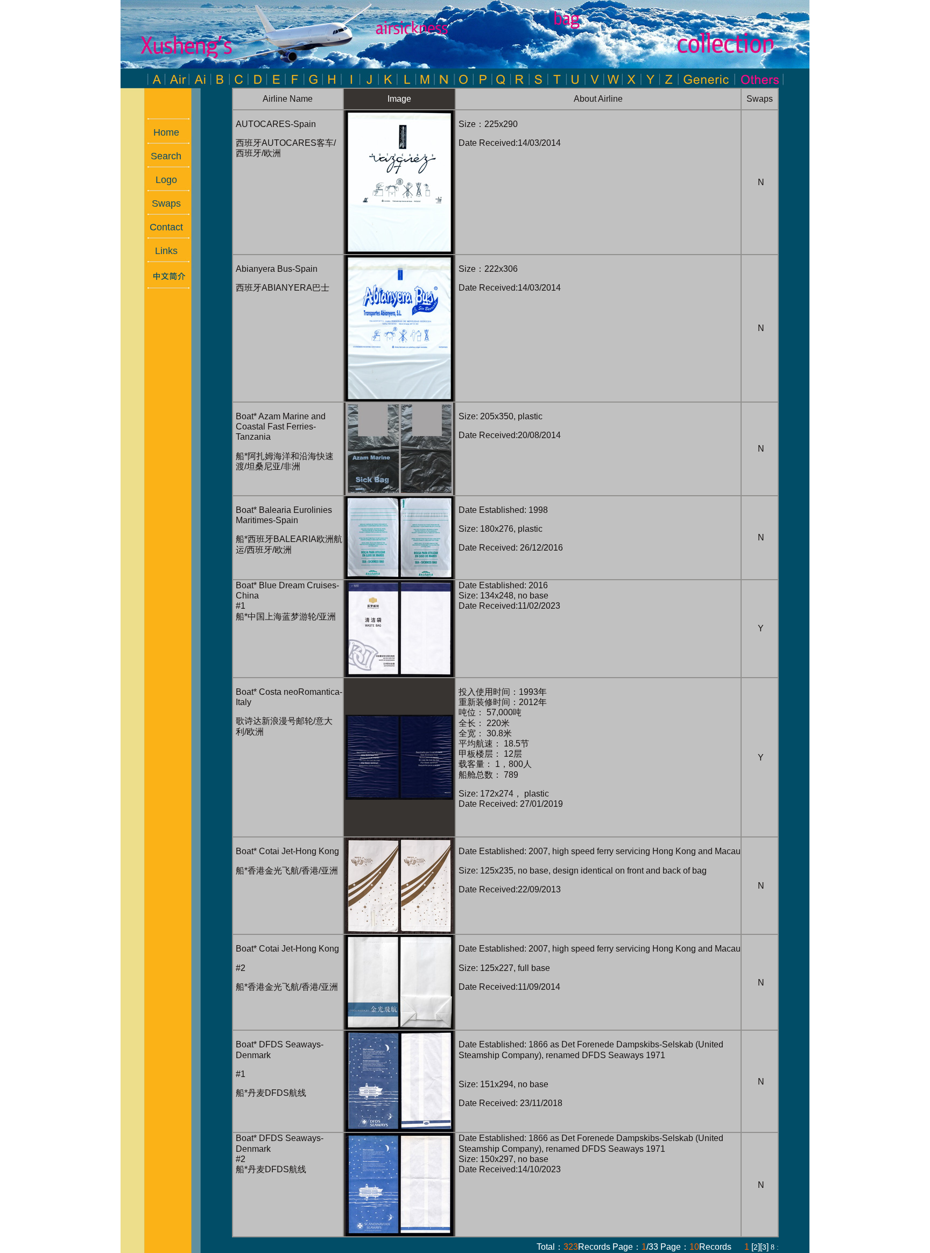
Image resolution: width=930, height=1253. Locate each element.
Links (161, 250)
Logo (161, 179)
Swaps (161, 203)
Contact (161, 227)
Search (160, 156)
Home (161, 132)
